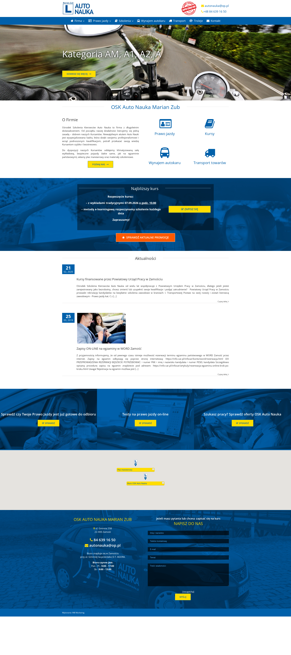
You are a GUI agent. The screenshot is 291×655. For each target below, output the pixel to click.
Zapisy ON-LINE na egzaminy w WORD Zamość (109, 349)
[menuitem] (80, 21)
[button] (145, 476)
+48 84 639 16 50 (214, 11)
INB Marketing (78, 612)
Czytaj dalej (222, 301)
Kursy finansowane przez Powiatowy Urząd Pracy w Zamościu (120, 279)
